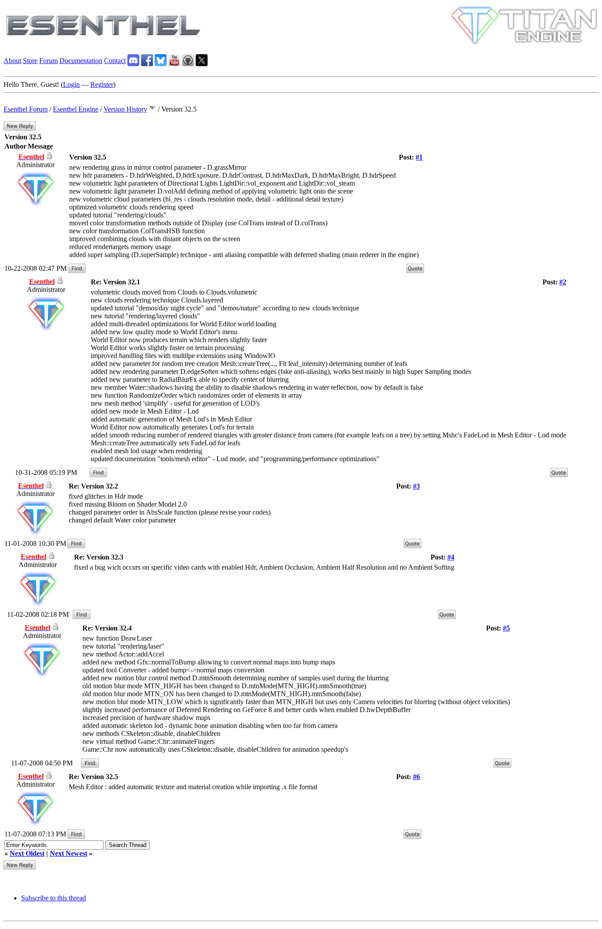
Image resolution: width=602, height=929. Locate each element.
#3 (416, 486)
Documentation (80, 60)
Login (71, 84)
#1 (419, 157)
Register (101, 84)
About (12, 60)
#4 (450, 557)
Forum (48, 60)
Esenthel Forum (26, 109)
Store (30, 60)
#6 (416, 776)
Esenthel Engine (75, 109)
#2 (562, 282)
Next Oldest (27, 853)
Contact (115, 60)
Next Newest (68, 853)
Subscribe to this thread (53, 898)
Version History (125, 109)
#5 (506, 628)
